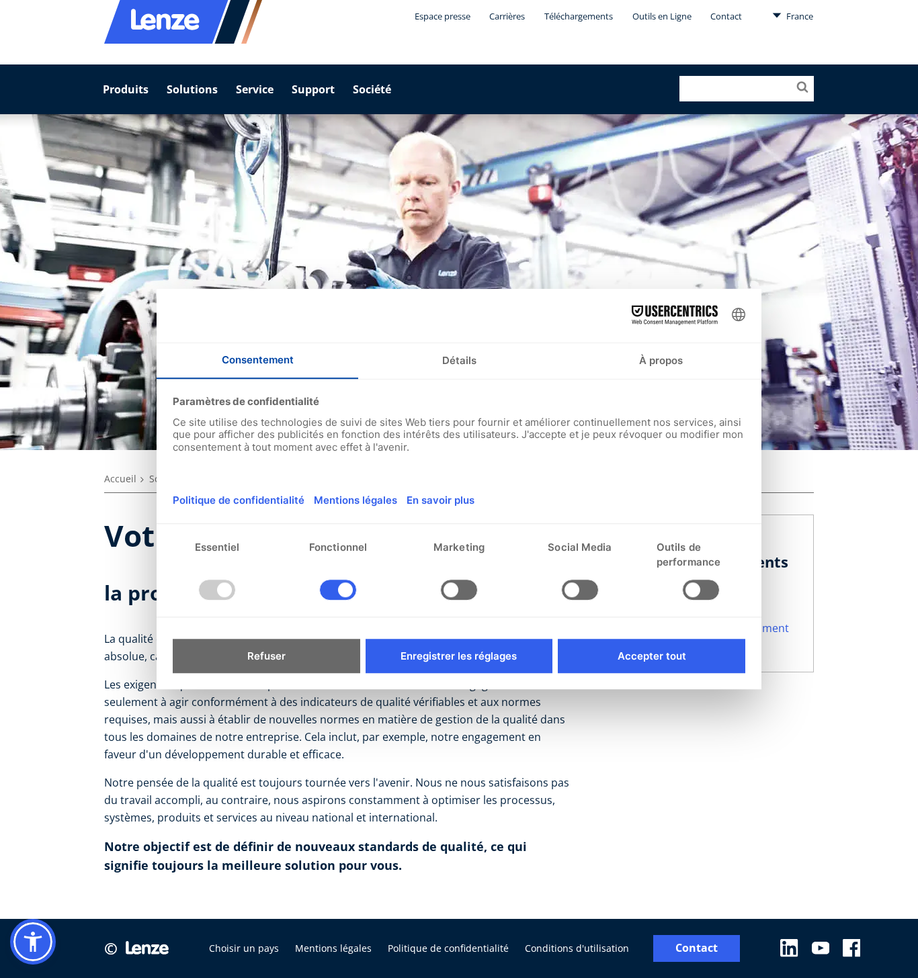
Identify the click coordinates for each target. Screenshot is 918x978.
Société (372, 89)
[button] (32, 941)
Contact (726, 16)
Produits (126, 89)
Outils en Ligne (662, 16)
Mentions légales (333, 948)
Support (313, 89)
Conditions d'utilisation (577, 948)
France (798, 16)
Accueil (120, 478)
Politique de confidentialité (448, 948)
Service (255, 89)
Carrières (507, 16)
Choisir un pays (244, 948)
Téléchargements (578, 16)
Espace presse (442, 16)
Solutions (192, 89)
